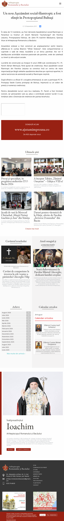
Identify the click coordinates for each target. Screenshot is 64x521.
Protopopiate (37, 480)
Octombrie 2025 (8, 339)
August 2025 (6, 345)
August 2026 (6, 313)
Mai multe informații (11, 519)
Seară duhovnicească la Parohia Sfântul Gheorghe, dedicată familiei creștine (48, 272)
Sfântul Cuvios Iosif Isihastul (52, 326)
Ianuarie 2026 (7, 331)
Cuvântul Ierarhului (23, 449)
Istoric (35, 469)
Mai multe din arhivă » (16, 353)
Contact (36, 485)
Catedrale (36, 472)
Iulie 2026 (5, 315)
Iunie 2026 (5, 318)
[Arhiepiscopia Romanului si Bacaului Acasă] (15, 3)
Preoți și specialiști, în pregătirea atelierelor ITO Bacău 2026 (14, 181)
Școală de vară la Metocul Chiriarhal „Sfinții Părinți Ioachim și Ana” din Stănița (15, 215)
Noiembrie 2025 (7, 337)
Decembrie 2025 (8, 334)
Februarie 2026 (7, 329)
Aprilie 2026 (6, 323)
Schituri (36, 478)
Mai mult (10, 449)
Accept (42, 515)
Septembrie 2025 (8, 342)
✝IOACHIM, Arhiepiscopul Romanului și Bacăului (16, 267)
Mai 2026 (5, 321)
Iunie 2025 (5, 350)
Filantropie (37, 483)
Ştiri (34, 465)
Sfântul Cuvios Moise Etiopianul (51, 343)
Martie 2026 (6, 326)
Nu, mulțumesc (52, 515)
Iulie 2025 (5, 347)
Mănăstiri (36, 476)
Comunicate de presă (40, 467)
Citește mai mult (32, 228)
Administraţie (37, 474)
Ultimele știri (32, 152)
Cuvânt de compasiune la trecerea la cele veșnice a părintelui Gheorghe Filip (16, 274)
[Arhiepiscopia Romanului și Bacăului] (16, 467)
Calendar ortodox (44, 318)
